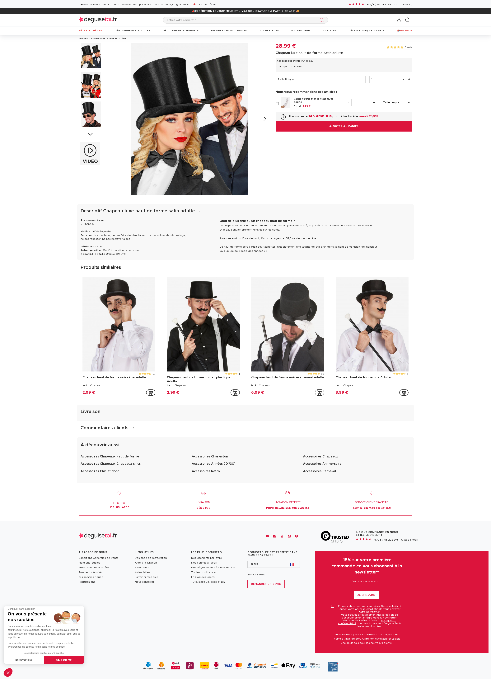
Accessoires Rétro (206, 471)
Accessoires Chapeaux (320, 456)
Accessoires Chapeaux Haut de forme (110, 456)
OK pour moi (64, 659)
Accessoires (98, 38)
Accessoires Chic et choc (100, 471)
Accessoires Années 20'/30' (213, 463)
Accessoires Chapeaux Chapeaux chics (111, 463)
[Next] (264, 119)
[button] (8, 672)
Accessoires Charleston (210, 456)
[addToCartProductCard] (150, 392)
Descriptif (282, 66)
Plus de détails (207, 4)
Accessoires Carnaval (319, 471)
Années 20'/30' (117, 38)
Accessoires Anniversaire (322, 463)
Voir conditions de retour (124, 250)
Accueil (83, 38)
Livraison (297, 66)
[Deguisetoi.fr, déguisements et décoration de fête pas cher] (98, 20)
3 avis (408, 47)
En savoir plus (23, 659)
